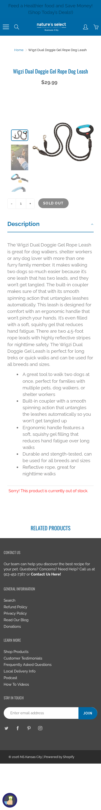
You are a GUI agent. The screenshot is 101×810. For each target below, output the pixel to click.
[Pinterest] (29, 728)
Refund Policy (15, 607)
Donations (12, 626)
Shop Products (16, 652)
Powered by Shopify (59, 757)
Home (19, 50)
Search (9, 600)
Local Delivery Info (20, 671)
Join (87, 713)
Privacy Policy (15, 613)
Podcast (10, 678)
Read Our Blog (16, 620)
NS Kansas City (31, 757)
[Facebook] (17, 728)
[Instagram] (40, 728)
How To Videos (16, 684)
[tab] (50, 224)
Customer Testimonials (23, 658)
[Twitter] (6, 728)
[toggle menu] (5, 27)
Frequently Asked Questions (27, 664)
